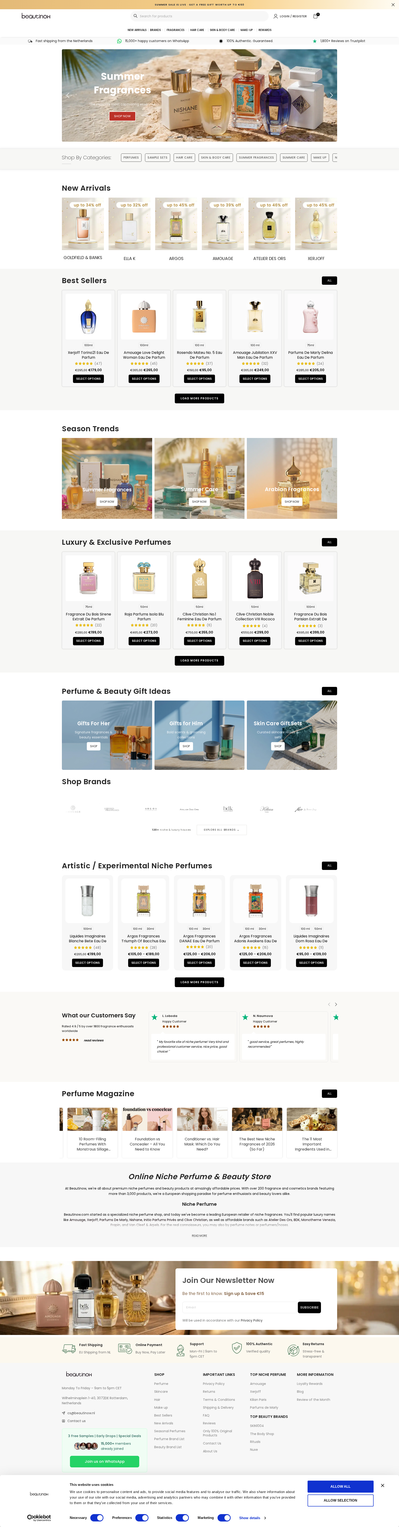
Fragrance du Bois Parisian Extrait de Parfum (310, 619)
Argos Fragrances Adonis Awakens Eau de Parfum (255, 941)
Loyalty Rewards (310, 1383)
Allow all (340, 1486)
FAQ (206, 1415)
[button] (67, 95)
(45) (153, 363)
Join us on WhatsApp (105, 1461)
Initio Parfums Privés (160, 1220)
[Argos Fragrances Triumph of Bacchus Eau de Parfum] (143, 900)
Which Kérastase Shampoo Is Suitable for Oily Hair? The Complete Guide (87, 1146)
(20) (153, 625)
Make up (161, 1407)
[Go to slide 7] (228, 137)
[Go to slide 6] (219, 137)
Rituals (255, 1441)
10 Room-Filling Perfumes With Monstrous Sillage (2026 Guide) (142, 1146)
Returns (209, 1391)
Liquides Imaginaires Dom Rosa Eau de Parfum (311, 941)
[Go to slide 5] (209, 137)
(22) (98, 625)
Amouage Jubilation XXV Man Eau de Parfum (255, 355)
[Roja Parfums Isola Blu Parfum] (144, 578)
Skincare (161, 1391)
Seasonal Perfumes (169, 1431)
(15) (265, 947)
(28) (153, 947)
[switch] (141, 1517)
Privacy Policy (214, 1383)
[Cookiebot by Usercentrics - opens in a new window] (39, 1518)
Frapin (115, 1225)
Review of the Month (313, 1399)
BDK (297, 1220)
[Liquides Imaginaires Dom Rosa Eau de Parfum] (311, 900)
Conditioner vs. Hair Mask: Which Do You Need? (251, 1144)
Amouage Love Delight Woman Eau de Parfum (144, 355)
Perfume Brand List (169, 1439)
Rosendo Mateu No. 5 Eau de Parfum (199, 355)
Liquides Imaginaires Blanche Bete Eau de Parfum (87, 941)
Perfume (161, 1383)
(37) (209, 363)
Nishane (136, 1220)
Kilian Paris (258, 1399)
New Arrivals (163, 1423)
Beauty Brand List (168, 1447)
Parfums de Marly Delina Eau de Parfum (310, 355)
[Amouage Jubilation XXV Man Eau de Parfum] (255, 317)
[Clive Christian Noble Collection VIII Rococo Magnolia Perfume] (255, 578)
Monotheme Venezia (318, 1220)
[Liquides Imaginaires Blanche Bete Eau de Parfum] (87, 900)
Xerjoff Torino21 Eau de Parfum (88, 355)
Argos (176, 258)
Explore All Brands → (222, 830)
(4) (265, 625)
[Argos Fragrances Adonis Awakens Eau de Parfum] (255, 900)
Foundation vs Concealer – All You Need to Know (196, 1144)
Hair (157, 1399)
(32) (264, 363)
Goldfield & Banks (82, 257)
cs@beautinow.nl (81, 1413)
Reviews (209, 1423)
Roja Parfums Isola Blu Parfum (144, 617)
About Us (210, 1451)
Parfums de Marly (264, 1407)
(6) (209, 625)
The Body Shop (262, 1434)
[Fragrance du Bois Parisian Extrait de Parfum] (310, 578)
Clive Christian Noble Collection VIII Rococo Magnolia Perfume (255, 619)
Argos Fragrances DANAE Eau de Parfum (199, 938)
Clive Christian (195, 1220)
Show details (249, 1518)
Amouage (223, 258)
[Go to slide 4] (199, 137)
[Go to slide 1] (170, 137)
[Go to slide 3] (189, 137)
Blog (300, 1391)
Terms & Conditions (219, 1399)
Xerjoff (316, 258)
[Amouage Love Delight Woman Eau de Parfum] (144, 317)
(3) (320, 625)
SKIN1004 (257, 1425)
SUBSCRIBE (309, 1307)
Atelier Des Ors (269, 258)
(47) (98, 363)
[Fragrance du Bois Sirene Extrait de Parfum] (88, 578)
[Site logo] (36, 16)
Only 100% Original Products (217, 1433)
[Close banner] (382, 1485)
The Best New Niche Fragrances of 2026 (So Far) (306, 1144)
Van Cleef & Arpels (144, 1225)
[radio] (88, 345)
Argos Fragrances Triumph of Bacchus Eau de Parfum (143, 941)
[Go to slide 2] (180, 137)
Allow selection (340, 1500)
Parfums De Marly (114, 1220)
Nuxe (254, 1449)
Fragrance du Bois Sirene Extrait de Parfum (88, 617)
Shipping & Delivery (218, 1407)
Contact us (76, 1421)
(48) (97, 947)
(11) (321, 947)
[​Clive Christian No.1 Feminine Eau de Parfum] (199, 578)
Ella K (129, 258)
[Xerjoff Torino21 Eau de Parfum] (88, 317)
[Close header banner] (393, 4)
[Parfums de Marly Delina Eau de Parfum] (310, 317)
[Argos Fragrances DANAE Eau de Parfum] (199, 900)
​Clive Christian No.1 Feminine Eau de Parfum (199, 617)
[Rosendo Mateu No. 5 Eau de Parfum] (199, 317)
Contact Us (212, 1443)
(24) (320, 363)
